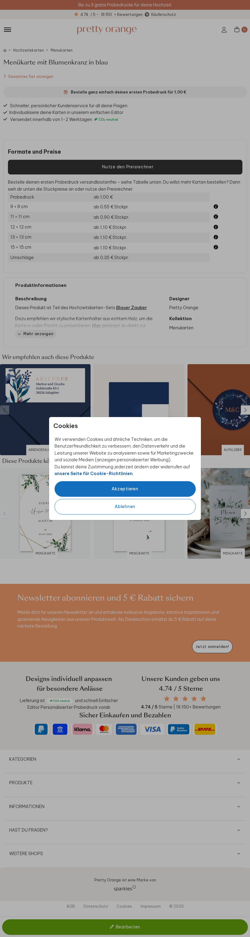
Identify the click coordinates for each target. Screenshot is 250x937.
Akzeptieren (125, 489)
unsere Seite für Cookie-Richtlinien (94, 473)
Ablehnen (125, 506)
